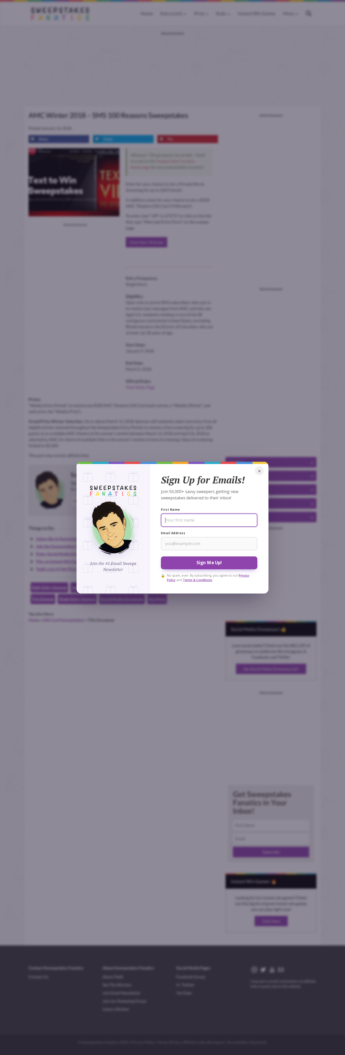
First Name (170, 509)
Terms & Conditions (197, 580)
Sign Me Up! (209, 562)
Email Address (173, 533)
